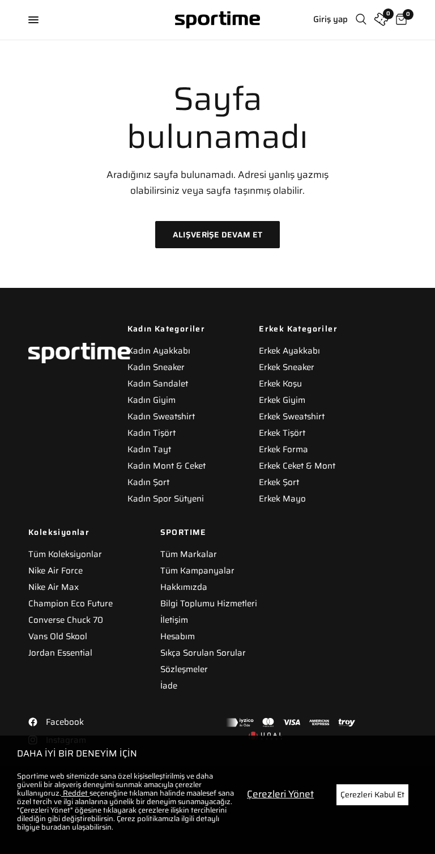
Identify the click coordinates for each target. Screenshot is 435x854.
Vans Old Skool (57, 636)
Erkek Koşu (280, 383)
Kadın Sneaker (156, 367)
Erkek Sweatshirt (292, 416)
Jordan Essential (60, 653)
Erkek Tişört (282, 433)
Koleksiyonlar (58, 532)
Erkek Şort (279, 482)
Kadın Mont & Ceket (166, 466)
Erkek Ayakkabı (289, 351)
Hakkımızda (183, 587)
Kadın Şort (148, 482)
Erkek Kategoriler (298, 329)
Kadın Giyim (151, 400)
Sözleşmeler (184, 669)
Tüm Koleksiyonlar (65, 554)
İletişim (174, 620)
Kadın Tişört (151, 433)
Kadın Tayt (149, 449)
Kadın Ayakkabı (158, 351)
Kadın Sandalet (157, 383)
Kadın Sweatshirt (161, 416)
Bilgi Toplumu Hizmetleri (208, 603)
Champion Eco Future (70, 603)
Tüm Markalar (188, 554)
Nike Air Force (55, 570)
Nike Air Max (53, 587)
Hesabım (177, 636)
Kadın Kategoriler (166, 329)
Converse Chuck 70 (65, 620)
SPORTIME (183, 532)
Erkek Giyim (282, 400)
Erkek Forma (283, 449)
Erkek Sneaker (286, 367)
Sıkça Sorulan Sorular (203, 653)
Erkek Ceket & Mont (297, 466)
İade (168, 685)
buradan (55, 827)
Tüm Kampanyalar (197, 570)
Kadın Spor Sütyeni (165, 498)
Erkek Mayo (282, 498)
